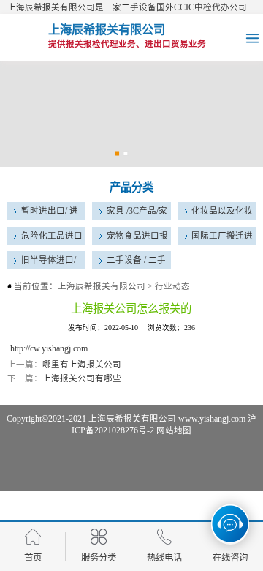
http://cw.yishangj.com (49, 348)
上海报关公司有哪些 (81, 378)
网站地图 (173, 430)
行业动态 (172, 286)
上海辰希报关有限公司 (101, 286)
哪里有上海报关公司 (81, 364)
